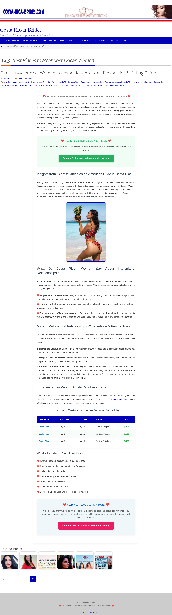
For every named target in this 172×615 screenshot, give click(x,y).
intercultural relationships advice (92, 85)
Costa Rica (44, 427)
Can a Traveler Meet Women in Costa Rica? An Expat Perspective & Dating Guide (78, 73)
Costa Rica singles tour (117, 399)
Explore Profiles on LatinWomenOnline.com (86, 158)
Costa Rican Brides (21, 30)
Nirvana (85, 613)
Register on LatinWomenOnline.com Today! (86, 525)
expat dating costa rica (36, 85)
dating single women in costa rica (14, 85)
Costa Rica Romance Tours (69, 82)
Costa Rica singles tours (90, 82)
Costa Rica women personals (111, 82)
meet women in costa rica (116, 85)
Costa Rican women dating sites (135, 82)
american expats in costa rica (15, 82)
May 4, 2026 (8, 79)
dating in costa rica (156, 82)
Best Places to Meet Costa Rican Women (43, 82)
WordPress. (93, 613)
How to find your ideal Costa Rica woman (62, 85)
